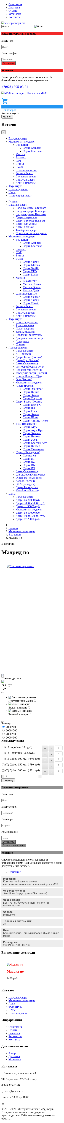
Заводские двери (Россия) (31, 372)
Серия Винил (31, 392)
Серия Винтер (31, 445)
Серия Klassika (32, 265)
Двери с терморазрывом (30, 220)
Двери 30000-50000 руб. (30, 503)
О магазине (15, 4)
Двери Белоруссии (27, 487)
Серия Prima (30, 411)
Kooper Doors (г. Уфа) (29, 376)
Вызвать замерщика (14, 845)
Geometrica (29, 455)
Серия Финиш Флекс (35, 420)
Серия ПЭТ (30, 407)
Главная (13, 201)
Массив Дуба (31, 290)
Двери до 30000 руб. (28, 499)
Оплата (13, 10)
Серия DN (29, 465)
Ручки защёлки (25, 325)
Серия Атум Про (33, 430)
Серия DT (29, 458)
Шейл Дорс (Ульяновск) (30, 474)
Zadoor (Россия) (25, 480)
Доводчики (22, 341)
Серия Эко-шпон (33, 388)
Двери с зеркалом (26, 217)
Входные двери (18, 138)
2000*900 (11, 737)
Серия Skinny (31, 261)
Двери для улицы (26, 223)
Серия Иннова (31, 436)
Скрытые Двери (25, 179)
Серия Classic (31, 303)
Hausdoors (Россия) (27, 490)
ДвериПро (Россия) (27, 360)
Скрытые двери (25, 312)
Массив (20, 154)
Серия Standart (31, 296)
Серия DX (29, 468)
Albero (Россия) (25, 385)
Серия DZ (29, 461)
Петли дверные (25, 328)
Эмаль (19, 166)
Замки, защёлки (25, 331)
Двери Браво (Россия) (29, 357)
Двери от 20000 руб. (28, 518)
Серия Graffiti (31, 268)
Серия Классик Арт (35, 442)
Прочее (20, 344)
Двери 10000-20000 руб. (30, 515)
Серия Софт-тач (32, 398)
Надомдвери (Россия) (29, 369)
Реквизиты (15, 1036)
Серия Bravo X (32, 404)
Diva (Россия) (24, 379)
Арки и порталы (26, 182)
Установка (15, 13)
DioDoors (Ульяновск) (29, 477)
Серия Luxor (30, 274)
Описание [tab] (15, 871)
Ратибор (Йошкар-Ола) (30, 366)
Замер (12, 1053)
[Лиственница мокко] (20, 566)
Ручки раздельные (27, 322)
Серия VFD (30, 271)
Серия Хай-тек (32, 147)
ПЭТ (19, 160)
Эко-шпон (22, 144)
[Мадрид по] (15, 964)
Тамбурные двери (26, 230)
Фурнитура (15, 185)
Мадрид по (15, 971)
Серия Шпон (30, 417)
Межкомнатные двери (22, 141)
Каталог (7, 116)
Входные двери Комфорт (31, 211)
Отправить (8, 63)
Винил (20, 163)
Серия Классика (32, 151)
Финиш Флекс (24, 173)
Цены (12, 192)
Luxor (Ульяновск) (27, 363)
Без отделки (30, 280)
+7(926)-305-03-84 (14, 87)
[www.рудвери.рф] (13, 23)
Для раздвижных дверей (30, 338)
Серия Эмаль (31, 395)
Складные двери (26, 176)
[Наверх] (2, 1103)
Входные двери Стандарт (31, 207)
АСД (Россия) (24, 353)
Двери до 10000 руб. (28, 512)
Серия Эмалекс (32, 433)
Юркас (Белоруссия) (28, 452)
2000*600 (11, 726)
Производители (18, 189)
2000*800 (11, 733)
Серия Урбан (30, 439)
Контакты (14, 17)
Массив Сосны (32, 284)
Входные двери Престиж (31, 214)
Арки (12, 1003)
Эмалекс (21, 157)
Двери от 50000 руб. (28, 506)
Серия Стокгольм (33, 449)
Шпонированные (26, 170)
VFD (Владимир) (26, 423)
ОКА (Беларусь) (25, 484)
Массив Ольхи (32, 287)
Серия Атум (30, 426)
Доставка (14, 7)
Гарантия (14, 1033)
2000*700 (11, 730)
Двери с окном (25, 226)
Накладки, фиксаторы (29, 334)
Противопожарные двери (31, 233)
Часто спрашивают (20, 195)
